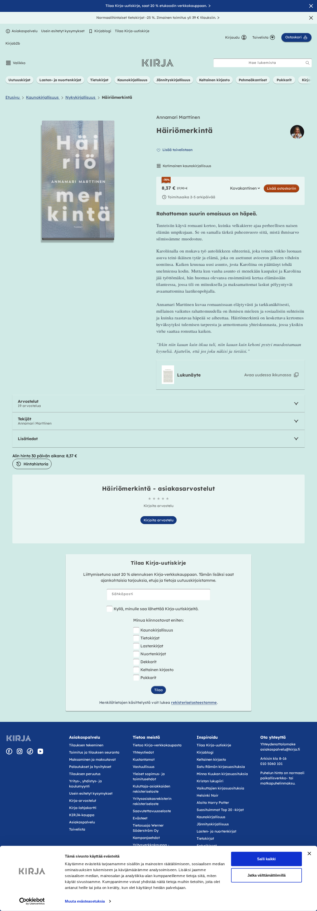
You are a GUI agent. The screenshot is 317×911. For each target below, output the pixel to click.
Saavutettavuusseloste (152, 811)
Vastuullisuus (144, 766)
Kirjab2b (12, 43)
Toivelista (77, 829)
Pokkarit (148, 677)
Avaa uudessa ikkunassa (267, 374)
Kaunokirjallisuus (156, 630)
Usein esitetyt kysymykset (62, 31)
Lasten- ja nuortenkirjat (216, 831)
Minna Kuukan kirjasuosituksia (222, 774)
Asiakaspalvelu (24, 31)
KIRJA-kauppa (81, 815)
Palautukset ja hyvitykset (90, 766)
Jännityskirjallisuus (213, 824)
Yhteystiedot (143, 752)
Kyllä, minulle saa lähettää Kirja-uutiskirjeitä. (156, 608)
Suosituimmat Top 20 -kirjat (220, 810)
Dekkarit (148, 661)
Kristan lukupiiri (210, 781)
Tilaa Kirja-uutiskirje (132, 31)
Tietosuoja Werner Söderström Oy (148, 828)
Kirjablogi (102, 31)
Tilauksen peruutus (85, 774)
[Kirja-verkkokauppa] (18, 738)
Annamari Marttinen (178, 117)
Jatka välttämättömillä (266, 875)
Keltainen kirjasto (157, 669)
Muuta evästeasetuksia (85, 901)
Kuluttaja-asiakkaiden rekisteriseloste (151, 789)
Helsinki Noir (207, 795)
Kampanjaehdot (146, 837)
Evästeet (140, 818)
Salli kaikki (266, 859)
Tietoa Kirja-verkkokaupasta (157, 745)
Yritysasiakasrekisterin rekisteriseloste (152, 801)
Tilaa (158, 690)
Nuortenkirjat (153, 653)
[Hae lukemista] (308, 63)
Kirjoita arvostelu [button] (158, 520)
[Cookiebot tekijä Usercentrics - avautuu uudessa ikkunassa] (32, 901)
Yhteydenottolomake (277, 744)
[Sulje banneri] (309, 853)
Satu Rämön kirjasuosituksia (221, 766)
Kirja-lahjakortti (82, 808)
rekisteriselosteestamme (194, 702)
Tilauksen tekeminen (86, 745)
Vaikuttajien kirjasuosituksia (220, 788)
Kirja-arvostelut (82, 800)
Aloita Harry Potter (213, 802)
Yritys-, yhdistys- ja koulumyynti (85, 783)
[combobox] (262, 62)
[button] (15, 62)
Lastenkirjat (151, 645)
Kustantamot (144, 759)
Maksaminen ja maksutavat (92, 759)
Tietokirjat (149, 637)
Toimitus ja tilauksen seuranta (94, 752)
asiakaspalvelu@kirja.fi (280, 749)
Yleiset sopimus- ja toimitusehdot (149, 776)
